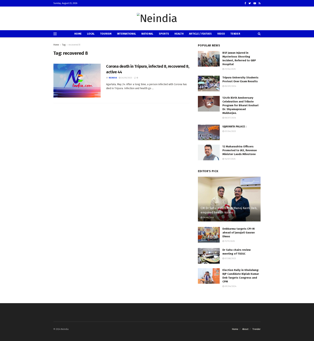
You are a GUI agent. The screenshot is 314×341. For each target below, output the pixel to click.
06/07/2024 (230, 118)
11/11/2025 (229, 241)
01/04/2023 (230, 131)
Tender (235, 33)
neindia (113, 78)
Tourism (106, 33)
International (126, 33)
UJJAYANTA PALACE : (234, 126)
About (245, 329)
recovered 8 (74, 44)
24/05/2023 (126, 78)
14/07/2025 (229, 159)
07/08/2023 (230, 258)
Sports (164, 33)
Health (179, 33)
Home (78, 33)
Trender (256, 329)
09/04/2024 (230, 286)
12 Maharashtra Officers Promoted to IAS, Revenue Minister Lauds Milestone (239, 150)
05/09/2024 (230, 86)
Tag (64, 44)
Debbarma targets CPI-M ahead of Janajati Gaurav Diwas (238, 232)
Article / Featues (200, 33)
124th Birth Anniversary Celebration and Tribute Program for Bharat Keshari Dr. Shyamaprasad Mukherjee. (240, 105)
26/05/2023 (208, 217)
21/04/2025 (230, 69)
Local (90, 33)
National (147, 33)
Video (221, 33)
